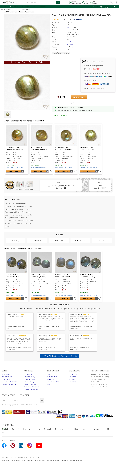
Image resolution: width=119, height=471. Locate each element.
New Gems (5, 374)
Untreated (70, 44)
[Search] (58, 2)
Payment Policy (29, 377)
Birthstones (6, 379)
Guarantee (58, 240)
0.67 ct (69, 27)
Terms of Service (30, 384)
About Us (49, 374)
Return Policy (28, 374)
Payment (37, 240)
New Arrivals (25, 7)
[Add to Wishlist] (72, 103)
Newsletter (72, 382)
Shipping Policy (29, 379)
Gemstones (14, 7)
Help (34, 7)
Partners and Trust (53, 382)
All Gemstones (7, 377)
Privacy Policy (29, 382)
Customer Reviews (53, 377)
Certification (80, 240)
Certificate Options (60, 53)
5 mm (68, 30)
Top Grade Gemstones (9, 382)
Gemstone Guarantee (31, 387)
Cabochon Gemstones (9, 384)
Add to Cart (79, 97)
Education (43, 7)
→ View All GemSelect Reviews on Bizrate (59, 356)
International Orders (31, 389)
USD (114, 7)
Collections (73, 374)
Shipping (15, 240)
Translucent (71, 42)
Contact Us (50, 379)
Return (102, 240)
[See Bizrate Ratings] (78, 19)
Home (5, 7)
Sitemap (72, 379)
